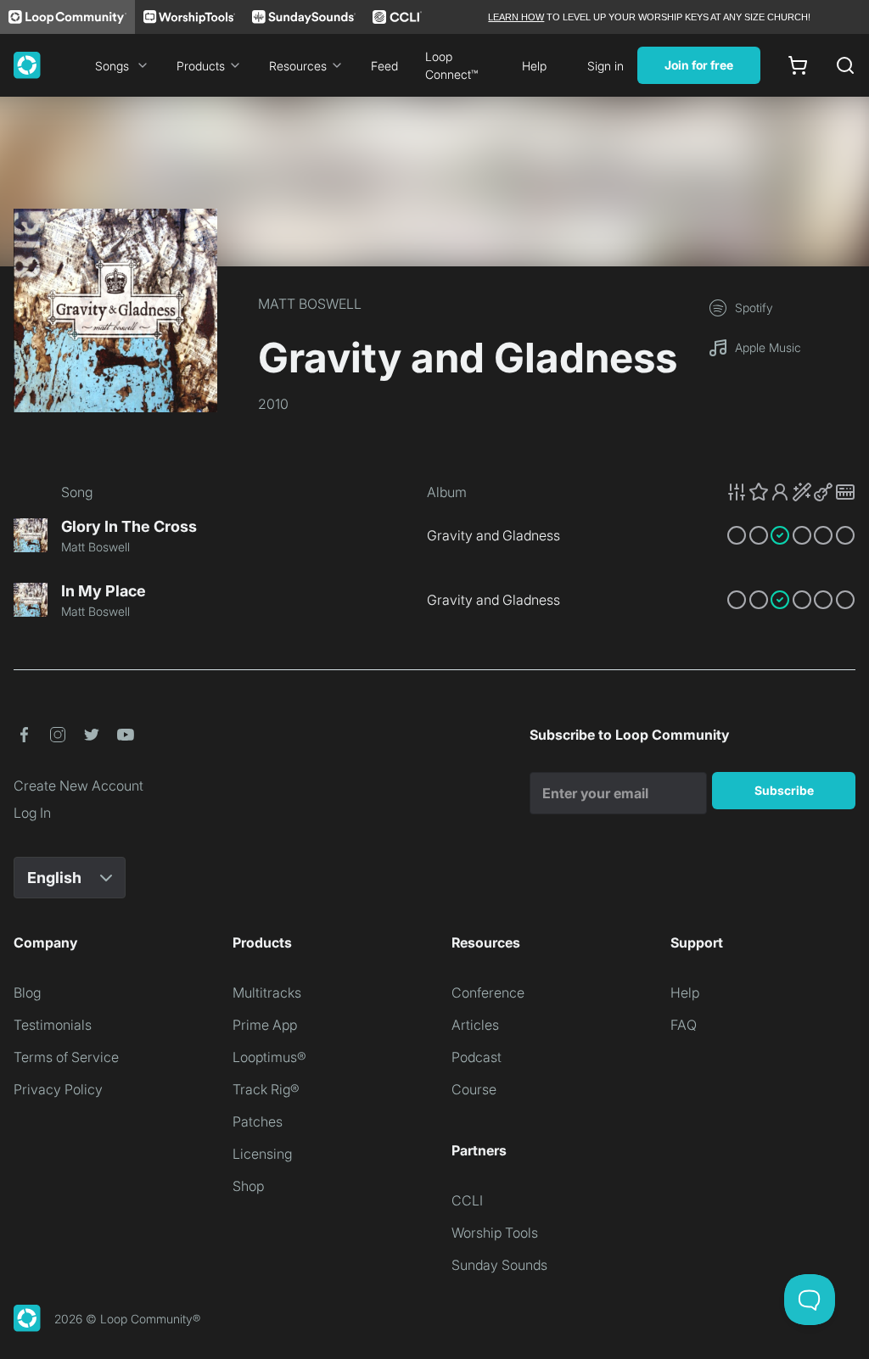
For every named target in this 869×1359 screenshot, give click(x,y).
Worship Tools (494, 1232)
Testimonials (53, 1024)
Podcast (476, 1057)
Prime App (265, 1024)
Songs (112, 66)
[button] (790, 492)
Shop (248, 1185)
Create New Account (78, 785)
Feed (384, 66)
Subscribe (784, 790)
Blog (27, 992)
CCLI (467, 1200)
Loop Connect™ (451, 65)
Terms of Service (66, 1057)
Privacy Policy (58, 1089)
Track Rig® (266, 1089)
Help (534, 66)
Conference (487, 992)
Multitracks (267, 992)
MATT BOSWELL (310, 303)
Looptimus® (269, 1057)
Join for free (698, 65)
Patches (258, 1121)
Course (473, 1089)
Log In (32, 812)
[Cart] (798, 65)
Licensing (262, 1153)
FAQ (683, 1024)
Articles (475, 1024)
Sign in (605, 66)
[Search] (845, 65)
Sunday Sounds (499, 1264)
